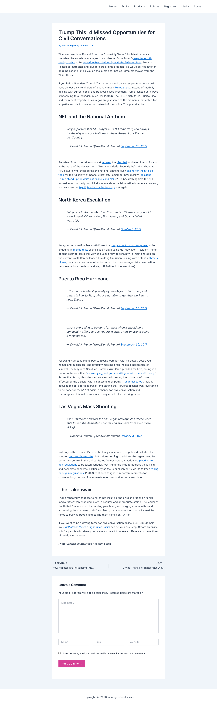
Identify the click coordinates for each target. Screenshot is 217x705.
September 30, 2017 (134, 146)
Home (112, 6)
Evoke (125, 6)
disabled (122, 162)
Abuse (197, 6)
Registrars (170, 6)
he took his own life (81, 456)
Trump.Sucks (122, 87)
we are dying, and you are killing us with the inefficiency (120, 373)
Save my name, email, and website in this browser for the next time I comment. (104, 653)
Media (185, 6)
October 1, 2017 (131, 229)
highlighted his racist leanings (97, 187)
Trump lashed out (132, 381)
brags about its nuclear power (130, 245)
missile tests (80, 249)
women (106, 162)
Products (139, 6)
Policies (154, 6)
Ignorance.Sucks (100, 527)
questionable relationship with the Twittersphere (112, 62)
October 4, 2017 (131, 436)
